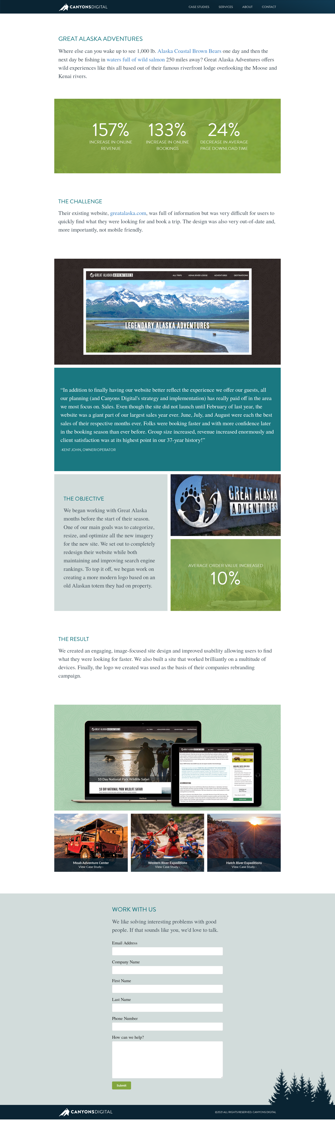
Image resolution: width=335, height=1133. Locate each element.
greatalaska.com (128, 212)
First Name (121, 980)
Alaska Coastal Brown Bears (189, 50)
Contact (269, 7)
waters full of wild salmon (136, 59)
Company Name (126, 962)
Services (226, 7)
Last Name (121, 999)
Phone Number (125, 1018)
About (247, 7)
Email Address (124, 943)
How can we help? (128, 1037)
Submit (121, 1085)
